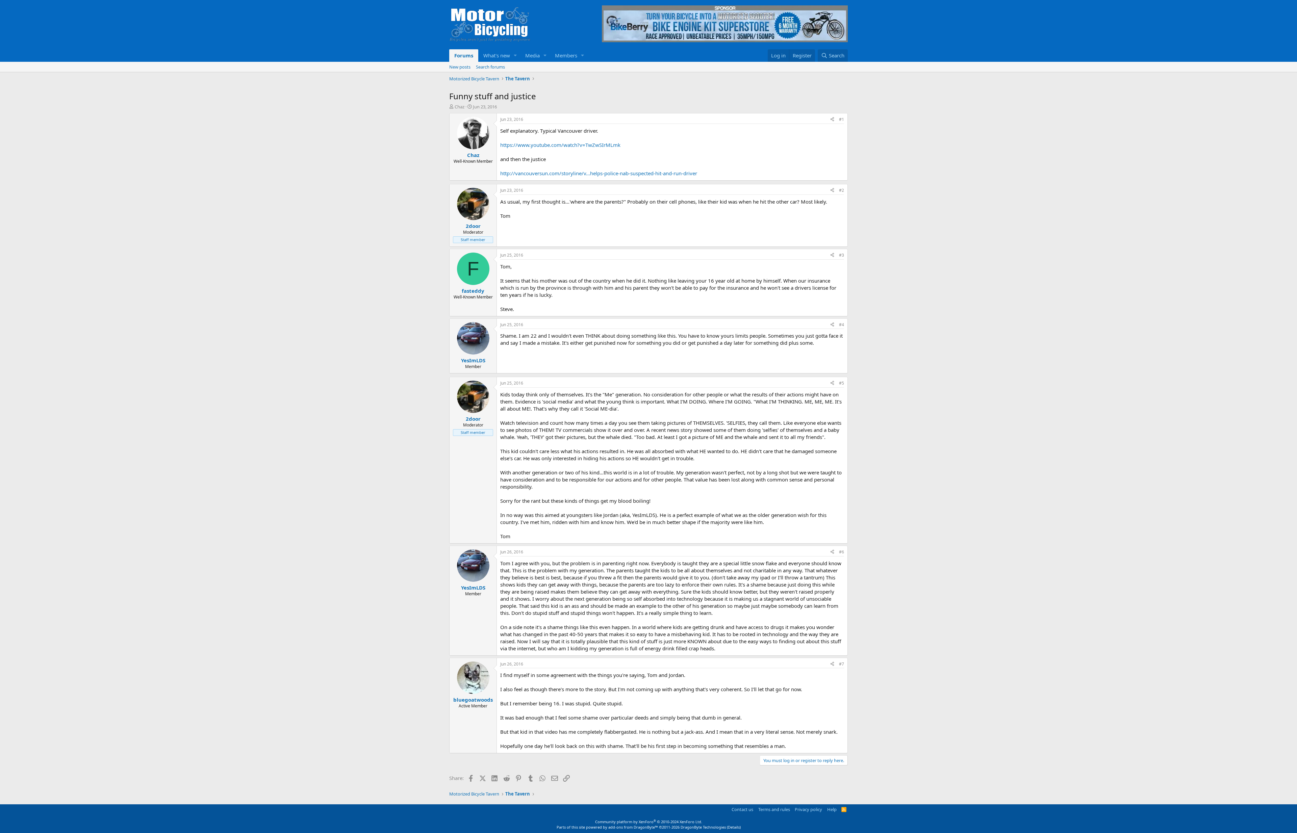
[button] (515, 55)
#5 (841, 383)
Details (734, 827)
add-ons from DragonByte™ (633, 827)
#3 (841, 255)
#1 (841, 119)
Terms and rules (774, 809)
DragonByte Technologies (703, 827)
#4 (841, 325)
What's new (496, 55)
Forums (463, 55)
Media (532, 55)
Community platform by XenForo (648, 821)
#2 (841, 190)
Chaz (459, 107)
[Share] (832, 120)
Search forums (490, 67)
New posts (460, 67)
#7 (841, 664)
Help (832, 809)
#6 (841, 552)
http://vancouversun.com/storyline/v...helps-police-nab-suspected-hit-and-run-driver (598, 173)
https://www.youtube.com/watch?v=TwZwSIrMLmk (560, 144)
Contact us (742, 809)
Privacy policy (808, 809)
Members (566, 55)
